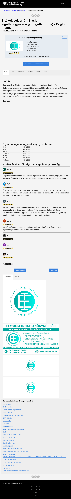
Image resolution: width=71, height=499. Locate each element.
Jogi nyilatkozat (35, 486)
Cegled (24, 10)
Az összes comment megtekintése (36, 64)
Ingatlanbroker (7, 468)
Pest (20, 10)
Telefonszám (20, 270)
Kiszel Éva (6, 423)
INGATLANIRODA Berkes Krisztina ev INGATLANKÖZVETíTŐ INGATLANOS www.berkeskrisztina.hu (34, 457)
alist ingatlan (7, 404)
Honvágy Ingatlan (8, 440)
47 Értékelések (64, 36)
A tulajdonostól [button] (7, 276)
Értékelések (7, 10)
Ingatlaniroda (15, 10)
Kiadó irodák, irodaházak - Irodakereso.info (16, 471)
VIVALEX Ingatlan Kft (9, 437)
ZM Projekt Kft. (7, 418)
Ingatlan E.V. (7, 421)
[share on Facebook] (32, 16)
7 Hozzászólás (64, 38)
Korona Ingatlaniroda (9, 459)
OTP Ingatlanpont (8, 465)
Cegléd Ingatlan (8, 407)
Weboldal (53, 270)
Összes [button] (17, 276)
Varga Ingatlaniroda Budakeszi (12, 448)
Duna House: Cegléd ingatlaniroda (13, 429)
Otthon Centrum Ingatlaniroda (12, 410)
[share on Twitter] (35, 16)
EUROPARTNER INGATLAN (12, 434)
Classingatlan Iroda (9, 443)
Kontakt (62, 4)
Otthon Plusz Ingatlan (9, 454)
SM (35, 495)
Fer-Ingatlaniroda (8, 426)
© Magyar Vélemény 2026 (13, 483)
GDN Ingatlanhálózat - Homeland (13, 415)
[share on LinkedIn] (38, 16)
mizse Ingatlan (7, 412)
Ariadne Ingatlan (8, 446)
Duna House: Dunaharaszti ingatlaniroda (15, 451)
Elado (4, 432)
